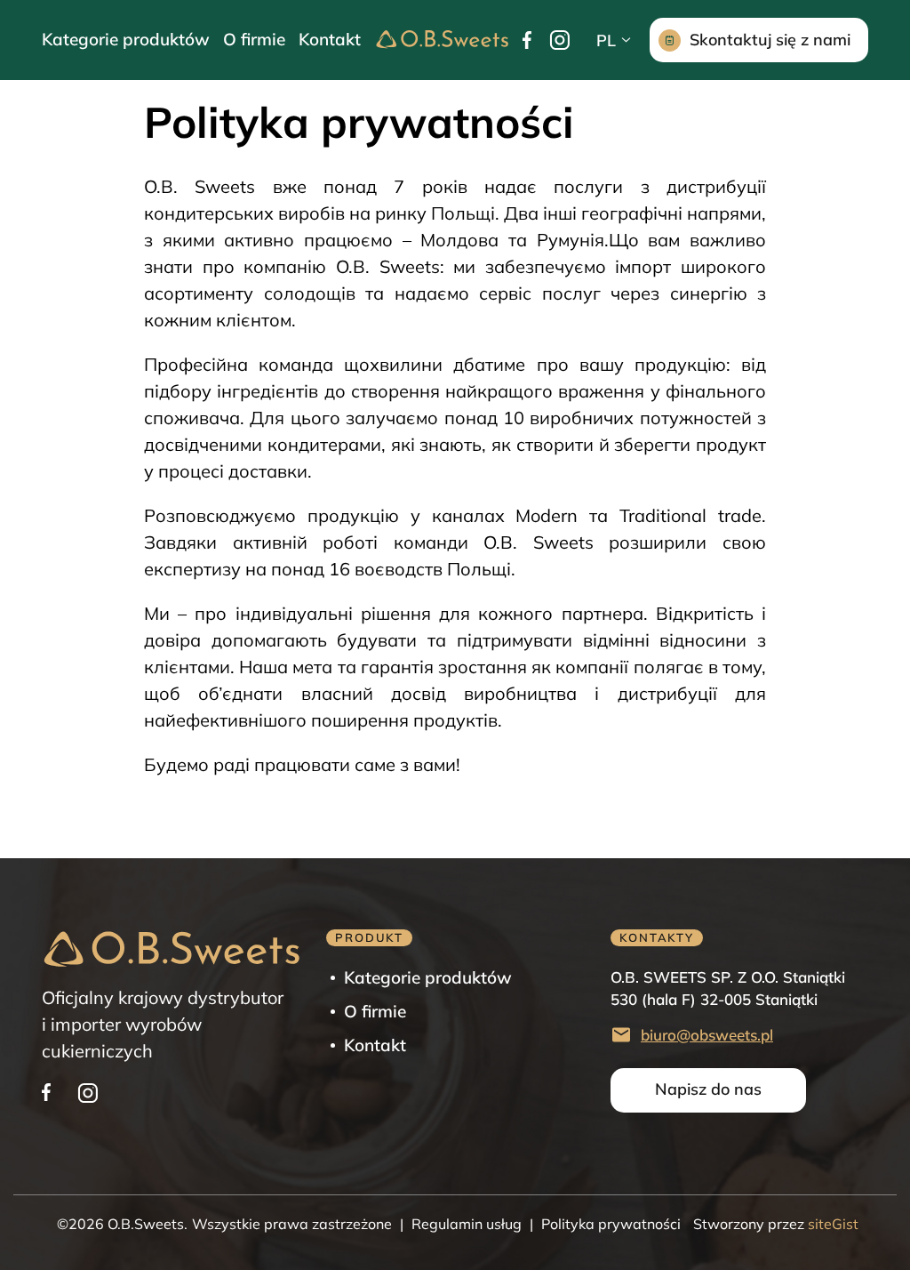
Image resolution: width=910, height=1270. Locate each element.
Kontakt (330, 39)
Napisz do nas (708, 1089)
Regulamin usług (466, 1224)
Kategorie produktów (126, 39)
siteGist (831, 1224)
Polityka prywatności (611, 1224)
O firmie (254, 39)
